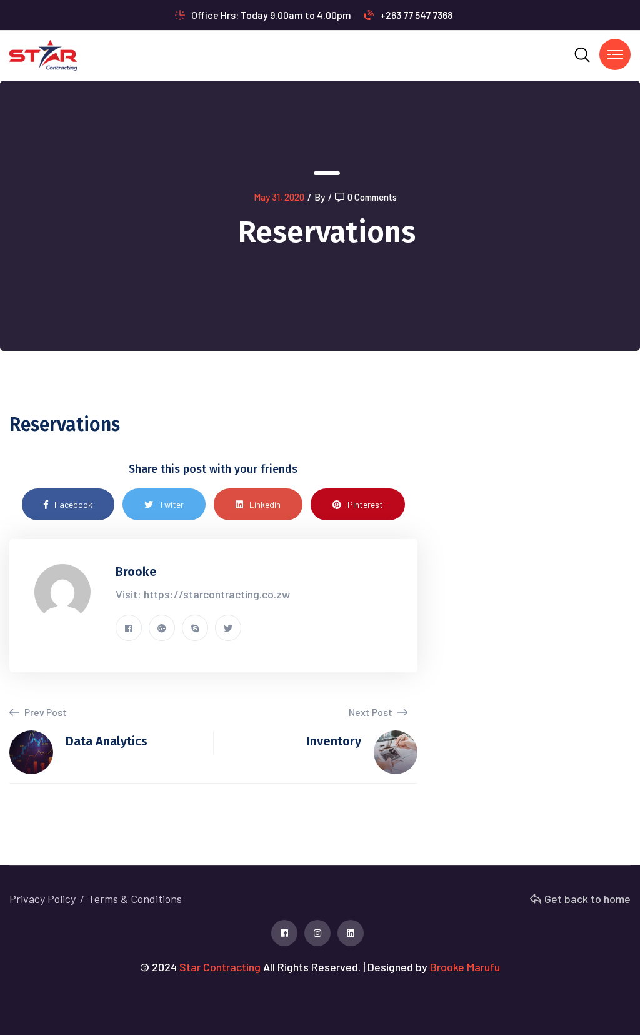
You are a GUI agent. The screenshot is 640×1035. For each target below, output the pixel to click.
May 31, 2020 (279, 197)
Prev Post (44, 712)
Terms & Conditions (135, 899)
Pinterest (365, 504)
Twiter (171, 504)
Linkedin (265, 504)
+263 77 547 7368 (416, 15)
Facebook (73, 504)
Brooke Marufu (465, 967)
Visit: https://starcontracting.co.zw (203, 594)
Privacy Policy (42, 899)
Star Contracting (220, 967)
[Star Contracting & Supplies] (43, 54)
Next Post (371, 712)
